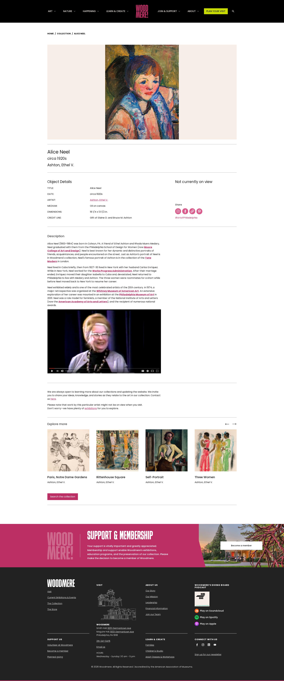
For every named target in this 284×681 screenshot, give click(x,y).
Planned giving (55, 657)
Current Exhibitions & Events (61, 597)
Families (150, 645)
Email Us (100, 646)
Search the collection (62, 496)
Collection (64, 33)
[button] (52, 11)
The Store (52, 609)
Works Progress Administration (112, 271)
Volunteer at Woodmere (60, 645)
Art (50, 11)
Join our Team (153, 614)
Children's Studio (154, 651)
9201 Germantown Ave (119, 628)
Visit (49, 591)
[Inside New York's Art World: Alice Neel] (104, 341)
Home (50, 33)
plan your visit (215, 11)
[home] (142, 11)
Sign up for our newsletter (208, 654)
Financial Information (157, 608)
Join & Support (167, 11)
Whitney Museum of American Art (117, 291)
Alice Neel (79, 33)
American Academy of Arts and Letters (82, 301)
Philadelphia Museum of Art (136, 294)
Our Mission (152, 596)
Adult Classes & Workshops (160, 657)
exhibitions (91, 408)
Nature (67, 11)
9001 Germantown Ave (122, 631)
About (192, 11)
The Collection (54, 603)
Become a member (241, 545)
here (53, 399)
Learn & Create (115, 11)
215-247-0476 (103, 641)
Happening (89, 11)
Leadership (151, 602)
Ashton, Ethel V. (60, 165)
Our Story (150, 591)
